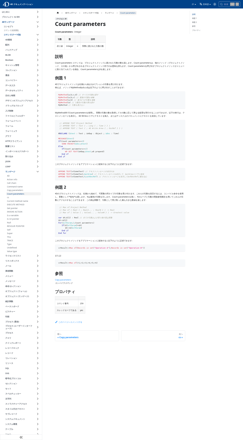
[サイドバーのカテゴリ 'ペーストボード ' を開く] (38, 306)
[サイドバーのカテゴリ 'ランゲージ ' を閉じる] (38, 171)
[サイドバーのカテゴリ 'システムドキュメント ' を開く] (38, 419)
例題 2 (194, 22)
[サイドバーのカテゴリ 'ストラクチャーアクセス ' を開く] (38, 404)
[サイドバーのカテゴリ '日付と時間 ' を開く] (38, 95)
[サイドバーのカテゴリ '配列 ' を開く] (38, 45)
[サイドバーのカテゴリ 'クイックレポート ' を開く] (38, 343)
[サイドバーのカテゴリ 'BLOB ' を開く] (38, 55)
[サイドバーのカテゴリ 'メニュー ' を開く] (38, 276)
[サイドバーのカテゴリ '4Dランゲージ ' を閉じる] (38, 22)
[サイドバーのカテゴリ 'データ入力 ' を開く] (38, 85)
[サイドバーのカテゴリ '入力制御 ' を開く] (38, 110)
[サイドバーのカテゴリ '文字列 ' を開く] (38, 398)
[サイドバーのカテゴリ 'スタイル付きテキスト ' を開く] (38, 409)
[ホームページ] (57, 13)
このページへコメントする (70, 322)
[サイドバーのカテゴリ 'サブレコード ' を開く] (38, 414)
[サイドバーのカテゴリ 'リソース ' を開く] (38, 363)
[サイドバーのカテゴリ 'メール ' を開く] (38, 266)
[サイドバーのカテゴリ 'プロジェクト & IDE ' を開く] (38, 17)
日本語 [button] (206, 4)
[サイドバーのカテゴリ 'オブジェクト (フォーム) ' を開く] (38, 291)
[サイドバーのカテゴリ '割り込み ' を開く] (38, 156)
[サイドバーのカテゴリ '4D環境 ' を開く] (38, 39)
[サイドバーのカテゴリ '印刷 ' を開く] (38, 316)
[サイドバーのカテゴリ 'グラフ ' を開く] (38, 136)
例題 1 (194, 18)
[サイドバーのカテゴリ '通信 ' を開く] (38, 75)
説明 (193, 14)
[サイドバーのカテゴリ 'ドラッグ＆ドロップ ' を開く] (38, 105)
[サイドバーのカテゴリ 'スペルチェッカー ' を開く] (38, 393)
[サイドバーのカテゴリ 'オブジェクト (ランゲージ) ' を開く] (38, 296)
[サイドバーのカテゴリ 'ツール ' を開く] (38, 434)
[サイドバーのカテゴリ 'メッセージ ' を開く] (38, 281)
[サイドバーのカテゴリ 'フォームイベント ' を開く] (38, 121)
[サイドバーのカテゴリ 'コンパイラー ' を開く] (38, 80)
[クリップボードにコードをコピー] (182, 94)
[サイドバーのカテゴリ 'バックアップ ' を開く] (38, 50)
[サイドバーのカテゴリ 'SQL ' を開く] (38, 368)
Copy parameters (63, 279)
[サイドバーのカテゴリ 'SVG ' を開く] (38, 373)
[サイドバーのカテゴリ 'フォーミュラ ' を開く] (38, 131)
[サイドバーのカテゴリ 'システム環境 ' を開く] (38, 424)
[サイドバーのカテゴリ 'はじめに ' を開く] (38, 12)
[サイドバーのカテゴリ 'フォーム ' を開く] (38, 126)
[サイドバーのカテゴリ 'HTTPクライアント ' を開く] (38, 141)
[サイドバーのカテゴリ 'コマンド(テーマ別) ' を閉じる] (38, 34)
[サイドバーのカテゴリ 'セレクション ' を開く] (38, 383)
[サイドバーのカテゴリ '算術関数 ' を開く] (38, 271)
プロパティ (196, 30)
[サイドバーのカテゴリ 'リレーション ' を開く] (38, 358)
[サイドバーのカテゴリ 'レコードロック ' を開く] (38, 348)
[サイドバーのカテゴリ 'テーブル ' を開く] (38, 429)
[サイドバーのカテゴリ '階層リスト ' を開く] (38, 146)
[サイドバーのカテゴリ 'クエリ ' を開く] (38, 338)
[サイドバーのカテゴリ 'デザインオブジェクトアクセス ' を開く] (38, 100)
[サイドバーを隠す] (21, 437)
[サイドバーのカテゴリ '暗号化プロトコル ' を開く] (38, 378)
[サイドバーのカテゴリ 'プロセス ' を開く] (38, 333)
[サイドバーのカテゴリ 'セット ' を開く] (38, 388)
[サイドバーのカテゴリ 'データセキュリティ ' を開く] (38, 90)
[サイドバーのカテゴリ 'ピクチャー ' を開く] (38, 311)
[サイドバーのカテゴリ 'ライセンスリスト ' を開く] (38, 255)
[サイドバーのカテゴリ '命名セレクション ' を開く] (38, 286)
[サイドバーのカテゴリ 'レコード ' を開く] (38, 353)
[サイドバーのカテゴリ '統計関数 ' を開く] (38, 301)
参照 (193, 26)
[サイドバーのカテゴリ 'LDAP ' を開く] (38, 166)
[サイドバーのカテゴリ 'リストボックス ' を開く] (38, 261)
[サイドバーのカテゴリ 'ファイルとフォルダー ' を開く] (38, 116)
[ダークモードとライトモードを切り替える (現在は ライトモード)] (214, 4)
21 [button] (193, 4)
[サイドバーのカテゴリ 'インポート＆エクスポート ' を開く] (38, 151)
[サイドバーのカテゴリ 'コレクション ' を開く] (38, 70)
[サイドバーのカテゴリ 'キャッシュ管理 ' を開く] (38, 65)
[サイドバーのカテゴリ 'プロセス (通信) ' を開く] (38, 321)
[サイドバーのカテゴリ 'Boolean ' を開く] (38, 60)
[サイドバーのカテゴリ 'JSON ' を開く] (38, 161)
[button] (22, 26)
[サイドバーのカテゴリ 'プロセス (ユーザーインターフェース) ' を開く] (38, 327)
